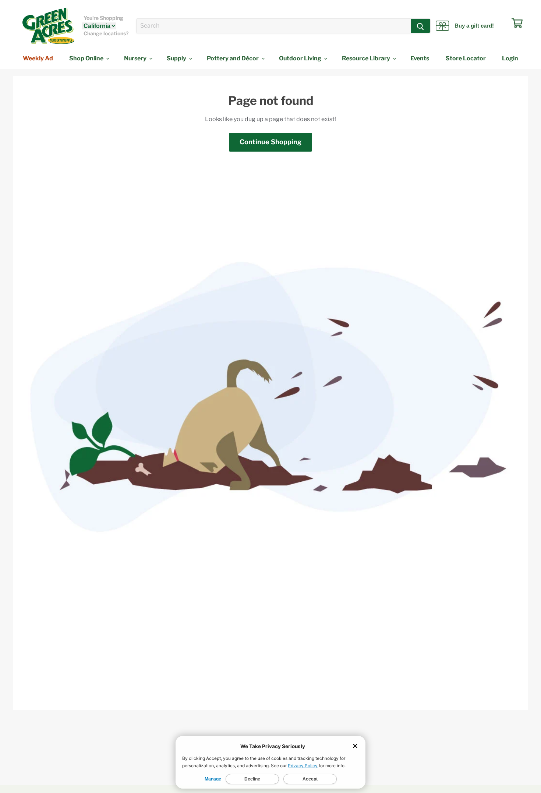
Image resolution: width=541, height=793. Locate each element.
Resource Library (366, 58)
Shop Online (87, 58)
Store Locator (466, 58)
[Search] (420, 26)
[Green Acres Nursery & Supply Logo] (48, 25)
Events (419, 58)
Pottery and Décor (233, 58)
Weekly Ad (38, 58)
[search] (274, 26)
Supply (177, 58)
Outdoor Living (300, 58)
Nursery (136, 58)
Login (510, 58)
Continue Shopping (270, 142)
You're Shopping (103, 18)
